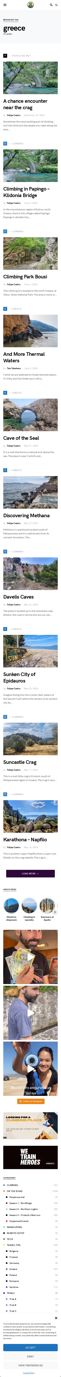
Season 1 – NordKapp (20, 1203)
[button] (56, 1317)
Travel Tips (14, 1245)
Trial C (12, 1311)
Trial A (12, 1299)
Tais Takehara (14, 368)
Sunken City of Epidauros (19, 677)
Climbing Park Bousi (25, 277)
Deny (30, 1356)
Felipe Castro (13, 115)
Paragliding (14, 1227)
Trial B (12, 1305)
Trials (10, 1293)
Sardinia (13, 1287)
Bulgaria (13, 1251)
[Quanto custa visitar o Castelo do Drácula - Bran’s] (30, 1013)
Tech (10, 1239)
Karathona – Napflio (25, 840)
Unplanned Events (19, 1221)
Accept (30, 1347)
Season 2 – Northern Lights (23, 1209)
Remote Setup (15, 1233)
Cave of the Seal (21, 438)
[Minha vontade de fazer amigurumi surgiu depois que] (30, 1069)
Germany (14, 1263)
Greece (13, 1269)
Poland (13, 1275)
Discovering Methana (26, 516)
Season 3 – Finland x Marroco (25, 1215)
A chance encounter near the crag (25, 104)
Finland (13, 1257)
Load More (29, 873)
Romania (14, 1281)
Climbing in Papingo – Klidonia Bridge (26, 192)
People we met (17, 1197)
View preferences (30, 1365)
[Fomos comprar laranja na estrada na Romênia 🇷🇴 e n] (30, 957)
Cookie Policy (29, 1373)
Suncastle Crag (19, 762)
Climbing (12, 1185)
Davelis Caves (18, 597)
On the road (15, 1191)
